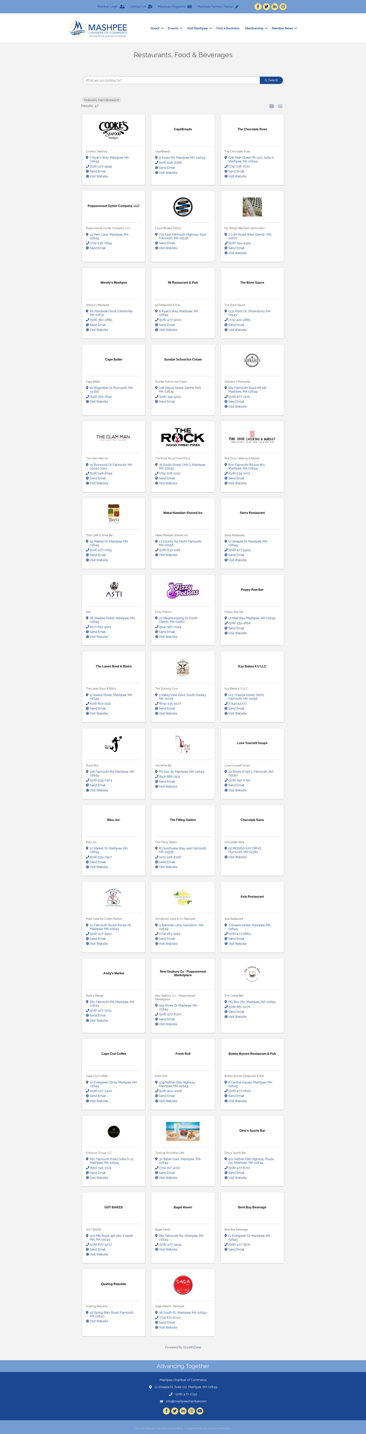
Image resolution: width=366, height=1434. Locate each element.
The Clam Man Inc (97, 458)
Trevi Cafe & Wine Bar (99, 535)
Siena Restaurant (235, 535)
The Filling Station (166, 842)
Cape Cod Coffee (97, 1076)
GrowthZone (192, 1347)
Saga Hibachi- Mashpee (169, 1306)
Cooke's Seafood (96, 151)
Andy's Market (94, 995)
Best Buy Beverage (236, 1229)
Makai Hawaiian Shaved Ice (171, 535)
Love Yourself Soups (237, 765)
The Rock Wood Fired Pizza (172, 458)
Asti (88, 611)
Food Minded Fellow (168, 228)
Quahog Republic (97, 1306)
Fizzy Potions (163, 611)
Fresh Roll (161, 1076)
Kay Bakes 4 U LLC (236, 688)
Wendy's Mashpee (97, 305)
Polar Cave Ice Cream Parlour (104, 918)
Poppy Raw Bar (234, 611)
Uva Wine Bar (163, 765)
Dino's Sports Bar (235, 1152)
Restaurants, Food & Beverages (100, 100)
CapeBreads (162, 151)
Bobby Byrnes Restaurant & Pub (244, 1076)
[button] (271, 106)
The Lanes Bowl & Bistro (101, 688)
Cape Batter (93, 381)
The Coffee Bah (234, 995)
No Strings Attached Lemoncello (245, 228)
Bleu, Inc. (91, 842)
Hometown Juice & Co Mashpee (175, 918)
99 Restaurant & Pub (167, 305)
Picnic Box (92, 765)
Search (273, 80)
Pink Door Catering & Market (242, 458)
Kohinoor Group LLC (99, 1152)
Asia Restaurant (234, 918)
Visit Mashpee (197, 28)
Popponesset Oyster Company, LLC (108, 228)
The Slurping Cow (166, 688)
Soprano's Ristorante (237, 381)
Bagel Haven (163, 1229)
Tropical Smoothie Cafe (169, 1152)
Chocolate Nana (234, 842)
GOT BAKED (93, 1229)
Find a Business (227, 28)
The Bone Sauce (235, 305)
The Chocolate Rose (237, 151)
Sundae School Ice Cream (171, 381)
